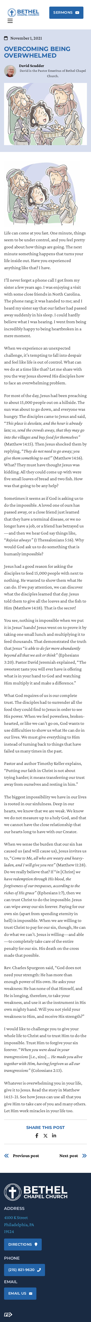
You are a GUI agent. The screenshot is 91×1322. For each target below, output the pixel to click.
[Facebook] (37, 1136)
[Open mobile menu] (10, 21)
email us (17, 1293)
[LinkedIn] (54, 1136)
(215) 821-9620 (21, 1269)
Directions (20, 1244)
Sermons (63, 12)
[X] (45, 1136)
